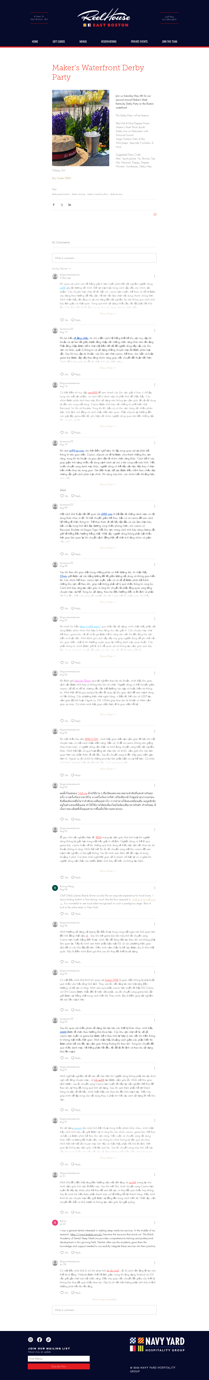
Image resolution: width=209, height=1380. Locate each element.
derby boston (116, 194)
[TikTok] (48, 1339)
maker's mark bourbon (97, 194)
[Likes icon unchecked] (62, 320)
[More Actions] (155, 276)
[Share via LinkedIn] (69, 204)
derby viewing (78, 194)
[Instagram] (30, 1339)
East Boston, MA (39, 19)
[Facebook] (39, 1339)
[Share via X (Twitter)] (61, 204)
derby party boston (61, 194)
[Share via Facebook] (53, 204)
